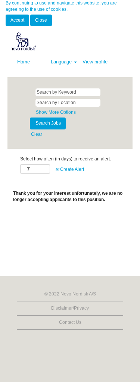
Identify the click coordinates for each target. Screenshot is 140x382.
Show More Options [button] (56, 112)
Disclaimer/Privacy (70, 308)
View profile (95, 62)
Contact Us (70, 322)
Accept (17, 20)
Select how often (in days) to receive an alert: (65, 159)
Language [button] (62, 62)
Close (41, 20)
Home (23, 62)
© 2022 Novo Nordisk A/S (70, 294)
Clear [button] (36, 134)
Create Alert (71, 169)
